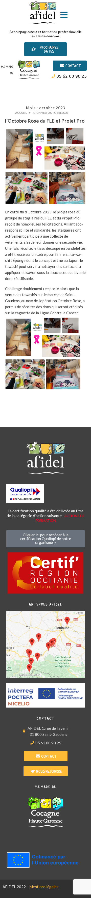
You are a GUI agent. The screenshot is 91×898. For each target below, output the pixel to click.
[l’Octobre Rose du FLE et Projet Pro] (45, 165)
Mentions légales (43, 886)
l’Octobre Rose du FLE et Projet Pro (45, 121)
